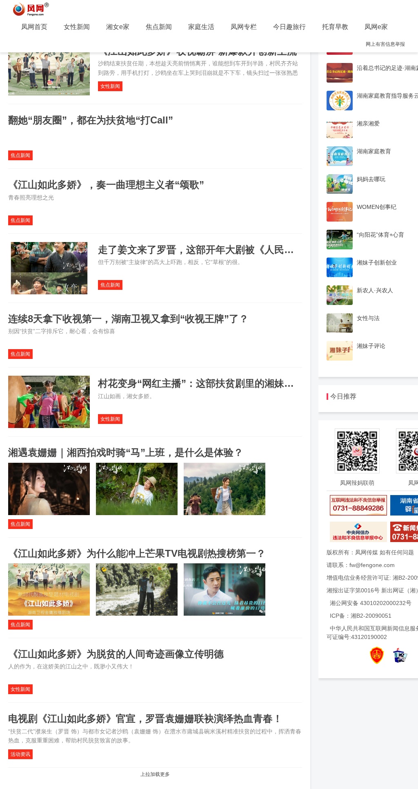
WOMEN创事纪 (376, 207)
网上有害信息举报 (385, 44)
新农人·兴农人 (375, 290)
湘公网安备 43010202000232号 (370, 603)
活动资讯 (20, 754)
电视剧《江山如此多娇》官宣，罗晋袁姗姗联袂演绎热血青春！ (145, 718)
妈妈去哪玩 (371, 179)
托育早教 (335, 26)
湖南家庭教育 (374, 151)
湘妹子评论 (371, 346)
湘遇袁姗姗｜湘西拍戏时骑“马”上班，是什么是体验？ (125, 452)
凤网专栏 (244, 26)
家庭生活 (201, 26)
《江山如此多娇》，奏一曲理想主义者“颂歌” (106, 184)
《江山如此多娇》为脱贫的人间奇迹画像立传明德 (116, 653)
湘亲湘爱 (368, 123)
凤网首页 (34, 26)
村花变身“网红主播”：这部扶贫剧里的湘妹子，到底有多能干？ (235, 383)
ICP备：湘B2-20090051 (360, 615)
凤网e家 (376, 26)
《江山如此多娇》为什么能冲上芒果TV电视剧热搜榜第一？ (137, 553)
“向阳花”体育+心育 (380, 234)
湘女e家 (117, 26)
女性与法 (368, 318)
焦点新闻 (159, 26)
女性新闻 (77, 26)
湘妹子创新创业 (377, 262)
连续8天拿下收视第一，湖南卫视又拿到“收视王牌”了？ (128, 318)
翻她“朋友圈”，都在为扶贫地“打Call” (90, 120)
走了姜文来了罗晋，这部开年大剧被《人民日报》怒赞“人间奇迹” (240, 249)
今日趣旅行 (289, 26)
